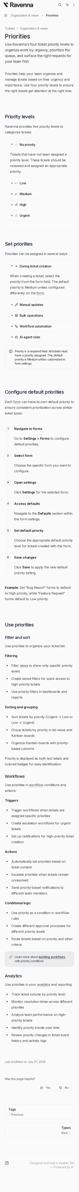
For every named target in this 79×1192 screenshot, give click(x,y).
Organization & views (34, 28)
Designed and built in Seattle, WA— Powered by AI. (52, 1165)
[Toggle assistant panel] (67, 5)
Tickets (10, 28)
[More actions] (74, 5)
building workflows (52, 957)
